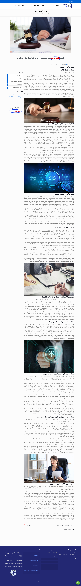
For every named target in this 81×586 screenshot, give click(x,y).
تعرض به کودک (19, 78)
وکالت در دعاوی (35, 565)
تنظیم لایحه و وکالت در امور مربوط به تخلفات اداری (31, 571)
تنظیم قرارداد (36, 555)
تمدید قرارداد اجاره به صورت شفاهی (16, 81)
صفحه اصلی (47, 13)
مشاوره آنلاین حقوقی (35, 13)
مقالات (42, 13)
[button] (78, 583)
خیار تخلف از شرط (19, 84)
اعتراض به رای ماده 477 (14, 94)
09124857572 (70, 1)
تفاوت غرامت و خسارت (18, 75)
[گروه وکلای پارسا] (69, 6)
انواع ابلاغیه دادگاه (15, 104)
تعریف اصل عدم (13, 99)
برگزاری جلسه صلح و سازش (33, 560)
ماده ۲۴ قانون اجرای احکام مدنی (17, 87)
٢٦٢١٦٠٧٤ (74, 560)
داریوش (19, 96)
